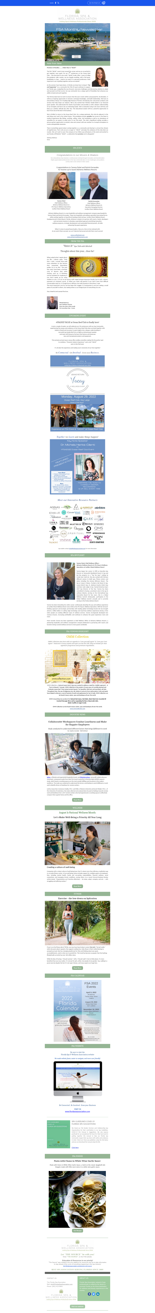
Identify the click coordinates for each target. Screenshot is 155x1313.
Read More (77, 800)
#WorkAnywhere (85, 777)
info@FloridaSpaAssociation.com (62, 1284)
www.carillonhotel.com (77, 235)
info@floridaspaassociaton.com (77, 548)
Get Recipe (78, 1230)
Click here (75, 1148)
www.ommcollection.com (77, 709)
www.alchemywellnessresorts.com (77, 237)
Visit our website (77, 1306)
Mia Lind (92, 947)
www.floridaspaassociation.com (77, 1112)
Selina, (49, 777)
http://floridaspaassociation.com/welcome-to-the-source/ (77, 1266)
